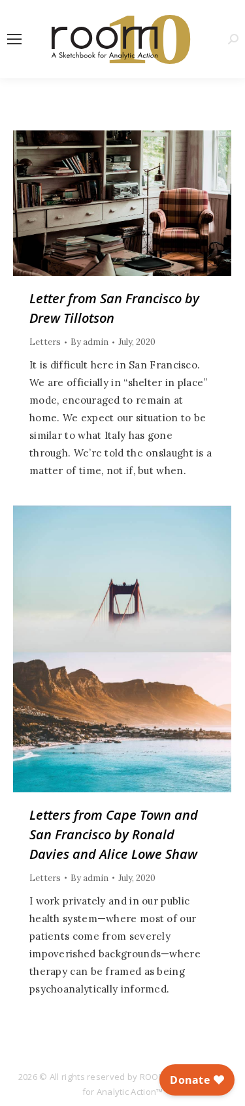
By (89, 342)
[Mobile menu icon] (14, 39)
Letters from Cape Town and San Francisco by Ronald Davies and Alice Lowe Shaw (113, 834)
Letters (45, 342)
